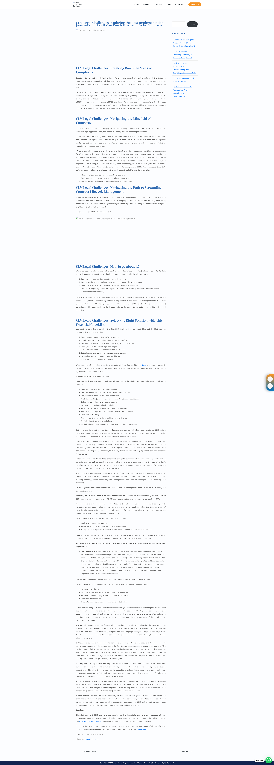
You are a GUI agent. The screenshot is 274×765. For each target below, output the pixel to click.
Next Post (187, 751)
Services (145, 4)
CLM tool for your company (90, 721)
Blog (169, 4)
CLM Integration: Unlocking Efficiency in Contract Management (182, 54)
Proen (144, 365)
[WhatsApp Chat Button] (268, 760)
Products (158, 4)
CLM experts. (142, 729)
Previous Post (88, 751)
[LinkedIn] (270, 385)
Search (192, 24)
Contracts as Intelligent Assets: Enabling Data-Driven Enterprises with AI (184, 43)
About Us (179, 4)
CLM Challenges (91, 739)
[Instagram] (270, 379)
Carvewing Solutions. (151, 763)
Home (136, 4)
